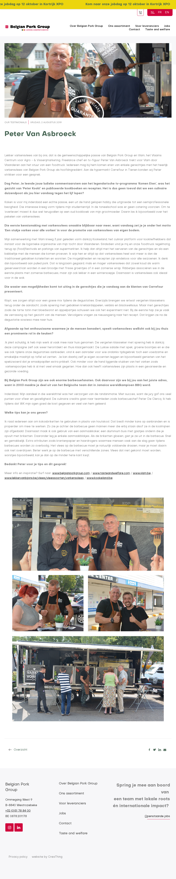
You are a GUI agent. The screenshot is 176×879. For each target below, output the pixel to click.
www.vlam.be (142, 473)
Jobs (62, 813)
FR (160, 12)
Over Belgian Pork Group (86, 26)
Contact (134, 29)
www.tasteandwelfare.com (111, 473)
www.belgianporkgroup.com (71, 473)
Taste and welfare (157, 29)
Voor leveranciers (72, 803)
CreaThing (55, 857)
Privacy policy (18, 857)
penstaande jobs (158, 816)
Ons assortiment (119, 26)
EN (167, 12)
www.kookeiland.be (100, 478)
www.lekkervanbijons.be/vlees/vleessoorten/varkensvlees (44, 478)
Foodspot (140, 12)
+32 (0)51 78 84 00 (18, 811)
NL (153, 12)
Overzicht (20, 749)
